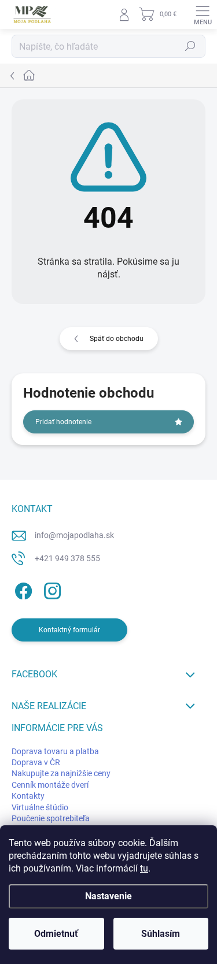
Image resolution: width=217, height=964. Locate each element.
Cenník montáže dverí (50, 784)
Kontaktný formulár (69, 630)
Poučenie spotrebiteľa (51, 818)
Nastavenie (108, 896)
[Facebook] (22, 589)
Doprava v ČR (36, 762)
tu (144, 868)
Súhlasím (160, 933)
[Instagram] (51, 589)
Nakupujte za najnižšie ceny (61, 773)
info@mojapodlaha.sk (74, 535)
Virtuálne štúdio (40, 807)
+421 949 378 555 (67, 558)
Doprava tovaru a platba (55, 751)
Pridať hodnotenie (63, 422)
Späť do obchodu (117, 339)
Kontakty (28, 795)
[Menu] (202, 14)
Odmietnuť (56, 933)
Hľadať (190, 46)
